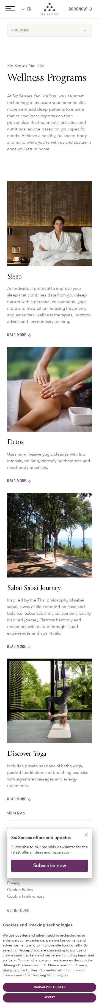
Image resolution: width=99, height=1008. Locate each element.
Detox (15, 442)
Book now (78, 9)
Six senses (49, 9)
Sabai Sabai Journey (34, 588)
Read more (16, 335)
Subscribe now (49, 865)
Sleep (14, 277)
